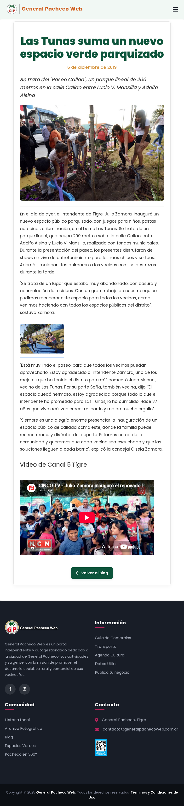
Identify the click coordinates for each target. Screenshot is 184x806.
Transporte (105, 646)
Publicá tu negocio (112, 672)
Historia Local (17, 720)
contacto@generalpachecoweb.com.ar (140, 729)
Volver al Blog (94, 573)
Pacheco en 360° (21, 754)
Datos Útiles (106, 664)
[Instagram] (24, 689)
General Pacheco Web (55, 792)
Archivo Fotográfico (23, 728)
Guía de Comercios (113, 638)
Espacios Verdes (20, 745)
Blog (9, 737)
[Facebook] (10, 689)
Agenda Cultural (110, 655)
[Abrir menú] (175, 9)
